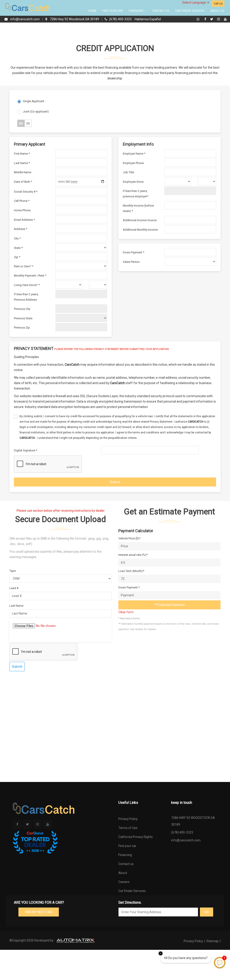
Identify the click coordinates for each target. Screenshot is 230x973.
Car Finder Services (190, 10)
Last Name (16, 605)
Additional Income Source (140, 220)
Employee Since (133, 181)
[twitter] (212, 19)
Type (12, 570)
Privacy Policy (128, 819)
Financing (136, 10)
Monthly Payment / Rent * (30, 275)
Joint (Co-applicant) (36, 111)
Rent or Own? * (23, 266)
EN (21, 123)
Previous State (23, 318)
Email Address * (24, 219)
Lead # (13, 588)
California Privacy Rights (135, 837)
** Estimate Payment (169, 605)
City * (17, 238)
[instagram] (219, 19)
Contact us (126, 864)
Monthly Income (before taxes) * (138, 208)
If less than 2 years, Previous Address (26, 297)
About (122, 873)
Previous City (22, 309)
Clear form (126, 612)
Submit (115, 482)
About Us (217, 10)
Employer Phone (133, 163)
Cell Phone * (21, 201)
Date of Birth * (23, 181)
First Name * (22, 153)
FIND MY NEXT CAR (38, 912)
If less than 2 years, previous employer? (135, 193)
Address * (20, 229)
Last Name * (22, 163)
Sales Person (131, 262)
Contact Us (160, 10)
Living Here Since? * (27, 285)
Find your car (127, 846)
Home (92, 10)
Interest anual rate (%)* (133, 554)
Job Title (128, 172)
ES (28, 123)
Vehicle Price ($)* (129, 538)
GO (206, 912)
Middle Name (22, 172)
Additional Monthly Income (140, 229)
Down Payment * (133, 252)
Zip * (17, 257)
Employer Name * (134, 153)
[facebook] (205, 19)
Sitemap (212, 941)
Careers (124, 882)
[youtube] (225, 19)
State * (18, 248)
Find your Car (112, 10)
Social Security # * (26, 191)
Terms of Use (127, 828)
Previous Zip (22, 327)
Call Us (218, 3)
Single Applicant (33, 101)
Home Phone (22, 210)
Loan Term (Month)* (131, 571)
